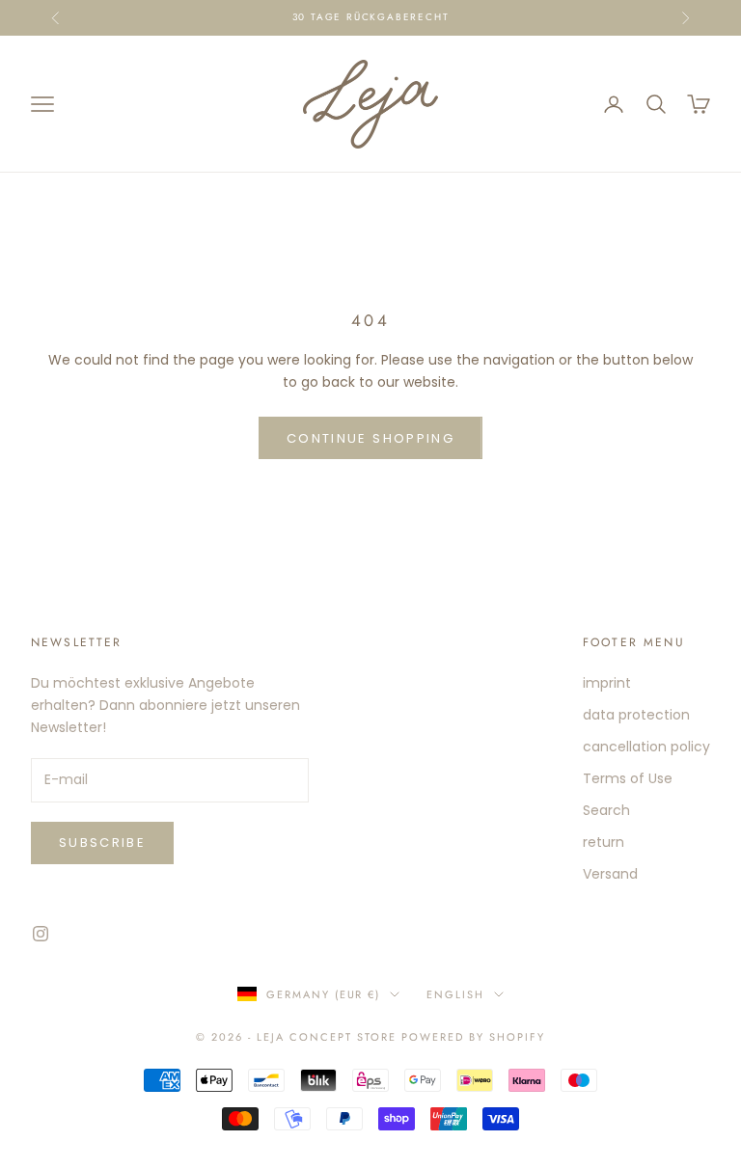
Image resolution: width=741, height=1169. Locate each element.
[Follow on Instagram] (40, 933)
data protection (636, 714)
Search (606, 810)
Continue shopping (370, 438)
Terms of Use (627, 778)
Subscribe (102, 842)
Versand (610, 874)
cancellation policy (646, 746)
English (455, 994)
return (603, 842)
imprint (607, 683)
